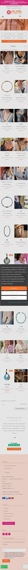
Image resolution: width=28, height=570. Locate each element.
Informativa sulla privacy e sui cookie (17, 302)
